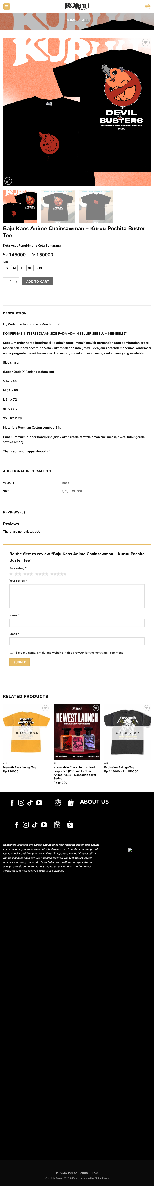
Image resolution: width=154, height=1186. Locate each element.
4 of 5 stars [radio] (41, 574)
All (85, 20)
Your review (18, 581)
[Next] (143, 112)
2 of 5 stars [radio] (17, 574)
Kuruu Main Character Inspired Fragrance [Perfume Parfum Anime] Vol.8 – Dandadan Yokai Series (75, 772)
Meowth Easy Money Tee (19, 767)
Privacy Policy (67, 1173)
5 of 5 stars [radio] (57, 574)
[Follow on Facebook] (12, 803)
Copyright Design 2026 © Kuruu (62, 1178)
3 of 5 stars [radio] (27, 574)
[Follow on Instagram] (21, 803)
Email (14, 634)
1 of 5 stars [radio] (10, 574)
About (85, 1173)
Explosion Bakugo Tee (119, 767)
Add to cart (37, 281)
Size (5, 262)
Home (70, 20)
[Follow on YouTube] (39, 803)
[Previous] (11, 112)
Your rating (18, 568)
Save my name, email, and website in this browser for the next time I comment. (70, 653)
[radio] (7, 268)
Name (14, 615)
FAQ (95, 1173)
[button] (6, 6)
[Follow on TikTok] (30, 803)
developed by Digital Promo (94, 1178)
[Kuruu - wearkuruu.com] (77, 7)
